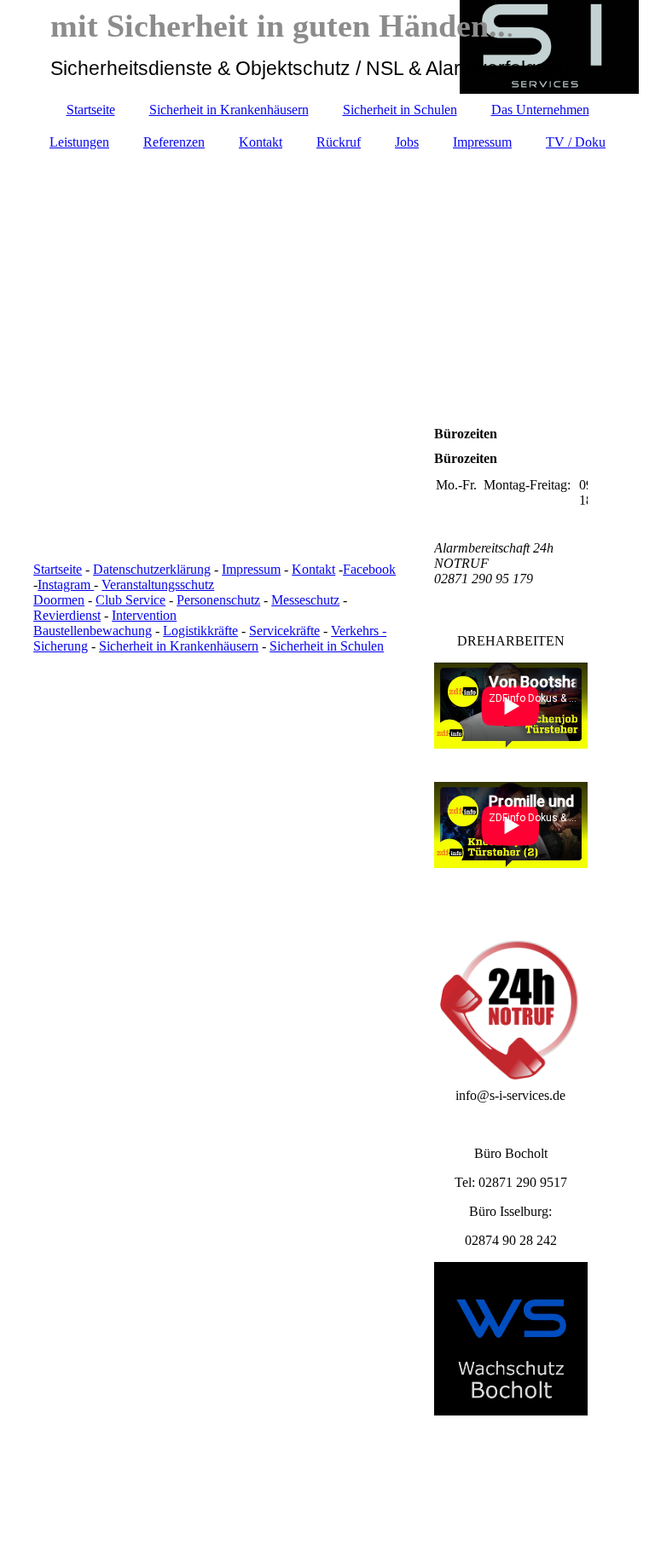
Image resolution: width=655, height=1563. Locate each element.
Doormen (58, 600)
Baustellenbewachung (92, 630)
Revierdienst (67, 615)
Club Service (130, 600)
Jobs (407, 142)
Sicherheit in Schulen (400, 109)
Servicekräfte (284, 630)
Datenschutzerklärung (152, 569)
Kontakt (260, 142)
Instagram (66, 584)
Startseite (91, 109)
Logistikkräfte (200, 630)
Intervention (144, 615)
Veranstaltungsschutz (157, 584)
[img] (327, 257)
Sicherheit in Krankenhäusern (229, 109)
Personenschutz (218, 600)
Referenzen (174, 142)
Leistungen (79, 142)
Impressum (482, 142)
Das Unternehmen (540, 109)
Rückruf (338, 142)
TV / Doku (576, 142)
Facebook (369, 569)
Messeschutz (305, 600)
